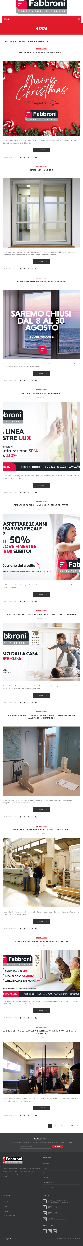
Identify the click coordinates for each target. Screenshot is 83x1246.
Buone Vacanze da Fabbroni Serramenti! (41, 282)
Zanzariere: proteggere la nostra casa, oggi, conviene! (41, 614)
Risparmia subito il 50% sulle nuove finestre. (41, 505)
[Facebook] (20, 157)
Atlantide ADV (75, 1239)
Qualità (46, 1168)
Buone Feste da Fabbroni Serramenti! (41, 52)
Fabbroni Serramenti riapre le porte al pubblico (41, 830)
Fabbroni (15, 1239)
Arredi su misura (49, 1182)
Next (78, 1126)
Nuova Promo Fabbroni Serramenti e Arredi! (41, 941)
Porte (5, 1206)
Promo (45, 1177)
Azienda (46, 1163)
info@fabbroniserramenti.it (58, 1219)
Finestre (6, 1202)
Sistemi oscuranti (9, 1216)
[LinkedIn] (36, 157)
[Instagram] (50, 1230)
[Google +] (32, 157)
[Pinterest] (28, 157)
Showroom (47, 1173)
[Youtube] (55, 1230)
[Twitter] (24, 157)
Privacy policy (48, 1187)
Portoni (5, 1211)
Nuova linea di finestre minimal (41, 393)
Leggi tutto (42, 150)
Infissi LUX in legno (41, 170)
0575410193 (52, 1207)
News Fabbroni (41, 48)
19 (72, 1126)
